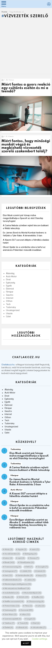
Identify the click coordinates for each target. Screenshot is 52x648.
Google (43, 567)
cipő (21, 558)
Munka (8, 597)
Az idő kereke (12, 554)
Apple (22, 549)
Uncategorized (12, 310)
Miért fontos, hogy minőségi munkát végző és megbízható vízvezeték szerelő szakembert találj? (25, 146)
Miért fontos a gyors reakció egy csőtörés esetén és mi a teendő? (25, 88)
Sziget (30, 619)
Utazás (9, 313)
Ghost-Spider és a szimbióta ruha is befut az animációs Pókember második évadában (29, 508)
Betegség (31, 554)
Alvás (8, 549)
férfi (29, 567)
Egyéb (9, 286)
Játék (26, 571)
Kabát (40, 571)
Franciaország (12, 567)
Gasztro (9, 295)
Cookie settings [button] (39, 639)
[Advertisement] (26, 47)
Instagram (10, 571)
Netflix (38, 597)
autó (35, 549)
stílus (26, 614)
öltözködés (39, 627)
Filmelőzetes (26, 562)
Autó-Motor (11, 276)
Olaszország (36, 601)
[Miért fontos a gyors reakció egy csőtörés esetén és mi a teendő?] (26, 113)
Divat (8, 279)
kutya (42, 575)
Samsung (10, 610)
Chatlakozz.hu (8, 364)
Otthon (9, 301)
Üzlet (8, 316)
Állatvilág (10, 273)
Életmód (10, 289)
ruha (40, 606)
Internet (9, 298)
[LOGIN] (49, 4)
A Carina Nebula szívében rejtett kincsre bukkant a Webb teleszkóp (29, 468)
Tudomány (11, 307)
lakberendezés (12, 580)
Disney (34, 558)
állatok (22, 627)
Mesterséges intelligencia (17, 584)
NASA (24, 597)
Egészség (10, 283)
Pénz (28, 606)
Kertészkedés (25, 575)
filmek (9, 562)
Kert (8, 575)
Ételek (8, 627)
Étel (36, 623)
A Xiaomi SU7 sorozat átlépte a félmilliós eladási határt (28, 495)
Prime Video (11, 606)
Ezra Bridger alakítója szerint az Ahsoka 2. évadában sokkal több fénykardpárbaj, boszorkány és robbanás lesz (29, 524)
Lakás (30, 580)
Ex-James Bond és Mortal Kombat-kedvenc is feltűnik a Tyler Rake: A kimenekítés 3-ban (29, 482)
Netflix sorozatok (14, 601)
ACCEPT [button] (26, 643)
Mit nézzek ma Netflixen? (17, 588)
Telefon (9, 623)
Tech (8, 304)
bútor (8, 558)
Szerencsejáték (12, 619)
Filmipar (9, 292)
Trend (23, 623)
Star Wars (10, 614)
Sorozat (27, 610)
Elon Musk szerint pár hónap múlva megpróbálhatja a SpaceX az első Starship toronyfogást (23, 218)
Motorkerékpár (32, 593)
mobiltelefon (11, 593)
